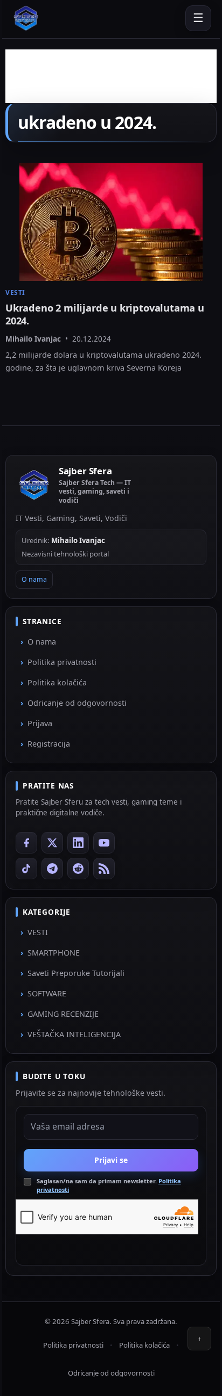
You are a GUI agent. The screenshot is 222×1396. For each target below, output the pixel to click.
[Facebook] (26, 842)
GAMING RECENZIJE (63, 1014)
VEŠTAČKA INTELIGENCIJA (74, 1034)
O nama (34, 579)
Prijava (39, 723)
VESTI (37, 932)
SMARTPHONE (53, 952)
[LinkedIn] (78, 842)
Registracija (48, 744)
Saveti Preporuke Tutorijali (75, 973)
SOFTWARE (46, 993)
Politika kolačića (57, 682)
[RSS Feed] (104, 868)
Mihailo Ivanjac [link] (33, 339)
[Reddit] (78, 868)
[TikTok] (26, 868)
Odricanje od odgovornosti (77, 703)
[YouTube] (104, 842)
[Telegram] (52, 868)
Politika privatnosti (61, 662)
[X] (52, 842)
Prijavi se (111, 1160)
